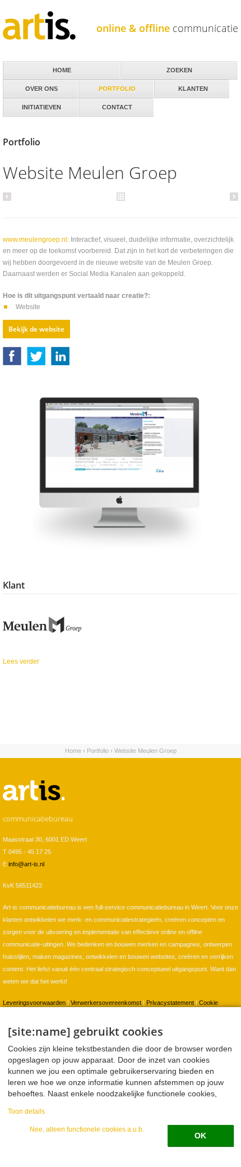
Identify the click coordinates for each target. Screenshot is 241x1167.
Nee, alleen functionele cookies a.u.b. (87, 1129)
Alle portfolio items (120, 196)
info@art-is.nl (26, 864)
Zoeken (179, 70)
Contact (105, 104)
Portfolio (98, 750)
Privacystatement (170, 1002)
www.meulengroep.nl (35, 239)
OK (200, 1135)
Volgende (232, 196)
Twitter (36, 356)
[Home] (39, 25)
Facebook (12, 356)
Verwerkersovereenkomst (106, 1002)
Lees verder (50, 661)
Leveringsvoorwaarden (34, 1002)
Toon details (26, 1111)
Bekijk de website (36, 329)
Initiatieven (32, 104)
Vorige (9, 196)
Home (73, 750)
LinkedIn (60, 356)
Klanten (181, 86)
